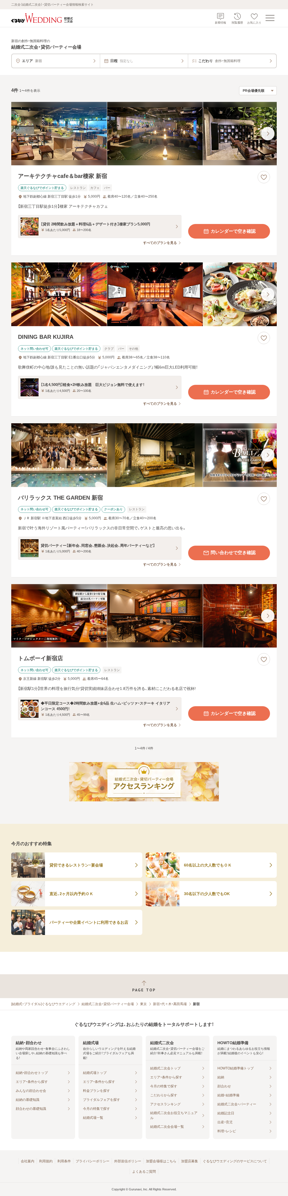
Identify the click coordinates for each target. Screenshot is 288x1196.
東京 (143, 1004)
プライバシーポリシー (92, 1161)
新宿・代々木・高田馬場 (170, 1004)
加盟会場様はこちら (161, 1161)
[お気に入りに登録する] (264, 177)
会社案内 (27, 1161)
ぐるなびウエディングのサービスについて (235, 1161)
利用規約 (46, 1161)
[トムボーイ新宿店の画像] (144, 616)
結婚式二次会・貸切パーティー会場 (108, 1004)
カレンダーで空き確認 (233, 231)
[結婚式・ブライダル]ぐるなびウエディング (43, 1004)
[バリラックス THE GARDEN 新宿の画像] (144, 455)
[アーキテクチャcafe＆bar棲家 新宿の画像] (144, 134)
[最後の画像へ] (267, 133)
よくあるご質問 (144, 1172)
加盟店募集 (189, 1161)
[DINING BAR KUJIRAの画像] (144, 294)
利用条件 (64, 1161)
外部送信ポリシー (127, 1161)
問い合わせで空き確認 (233, 552)
